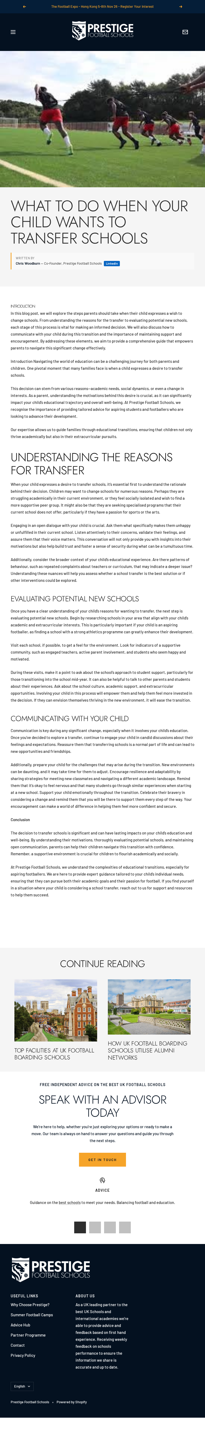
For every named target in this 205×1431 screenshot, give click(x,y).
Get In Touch (102, 1160)
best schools (70, 1202)
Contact (18, 1345)
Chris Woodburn (28, 263)
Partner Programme (28, 1335)
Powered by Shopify (72, 1402)
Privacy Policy (23, 1355)
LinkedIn (112, 263)
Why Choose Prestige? (30, 1304)
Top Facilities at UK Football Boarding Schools (54, 1054)
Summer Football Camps (32, 1314)
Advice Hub (20, 1324)
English (19, 1386)
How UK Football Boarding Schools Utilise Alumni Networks (147, 1050)
